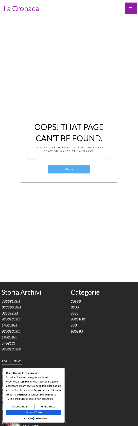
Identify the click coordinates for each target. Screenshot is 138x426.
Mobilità (76, 300)
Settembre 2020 (11, 348)
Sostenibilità (78, 318)
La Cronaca (21, 8)
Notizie (75, 306)
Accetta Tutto (33, 412)
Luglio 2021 (8, 342)
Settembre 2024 (11, 318)
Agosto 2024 (9, 324)
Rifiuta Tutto (47, 406)
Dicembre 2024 (11, 300)
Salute (74, 312)
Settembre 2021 (11, 330)
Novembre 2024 (11, 306)
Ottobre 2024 (10, 312)
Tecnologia (77, 330)
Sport (74, 324)
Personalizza (19, 406)
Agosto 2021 (9, 336)
